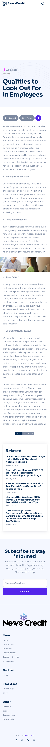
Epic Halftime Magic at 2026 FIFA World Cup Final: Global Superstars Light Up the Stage (24, 473)
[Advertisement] (25, 33)
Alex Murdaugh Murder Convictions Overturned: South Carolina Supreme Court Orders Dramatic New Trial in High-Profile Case (24, 516)
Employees (28, 433)
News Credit (28, 735)
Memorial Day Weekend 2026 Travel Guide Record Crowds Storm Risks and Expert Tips (23, 500)
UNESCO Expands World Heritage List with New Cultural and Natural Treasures (25, 459)
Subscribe (25, 591)
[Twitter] (28, 740)
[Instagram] (22, 740)
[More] (38, 118)
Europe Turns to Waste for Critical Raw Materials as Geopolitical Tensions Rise (25, 486)
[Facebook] (16, 740)
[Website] (34, 740)
